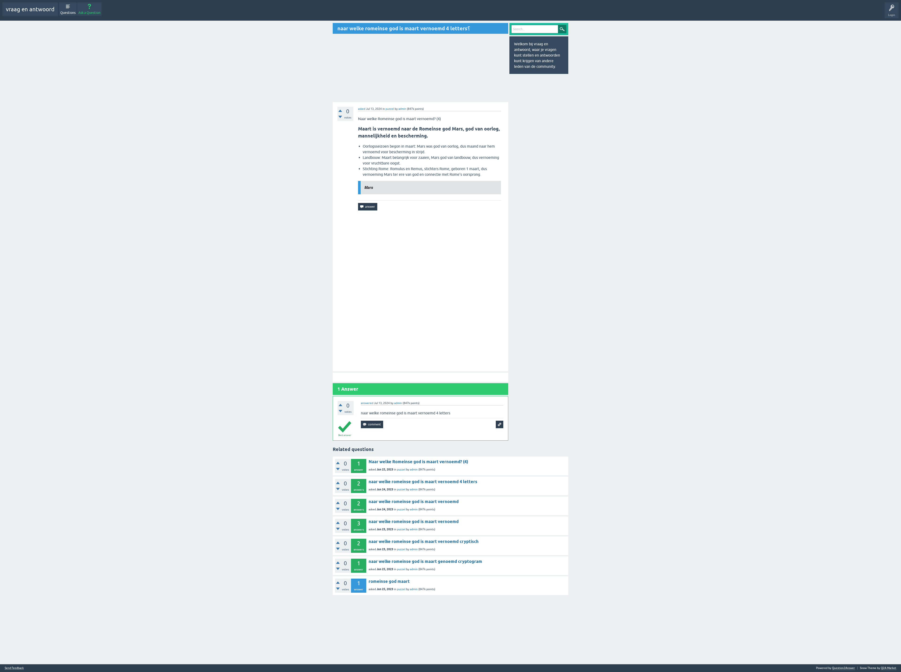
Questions (68, 13)
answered (367, 403)
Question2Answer (843, 668)
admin (414, 469)
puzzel (390, 109)
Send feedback (14, 668)
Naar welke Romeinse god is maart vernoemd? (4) (418, 461)
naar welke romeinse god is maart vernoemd (414, 501)
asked (361, 109)
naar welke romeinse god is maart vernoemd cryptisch (424, 541)
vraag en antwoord (30, 9)
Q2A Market (888, 668)
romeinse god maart (389, 581)
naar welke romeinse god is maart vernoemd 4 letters (423, 481)
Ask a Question (89, 13)
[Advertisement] (372, 68)
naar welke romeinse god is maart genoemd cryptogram (425, 561)
